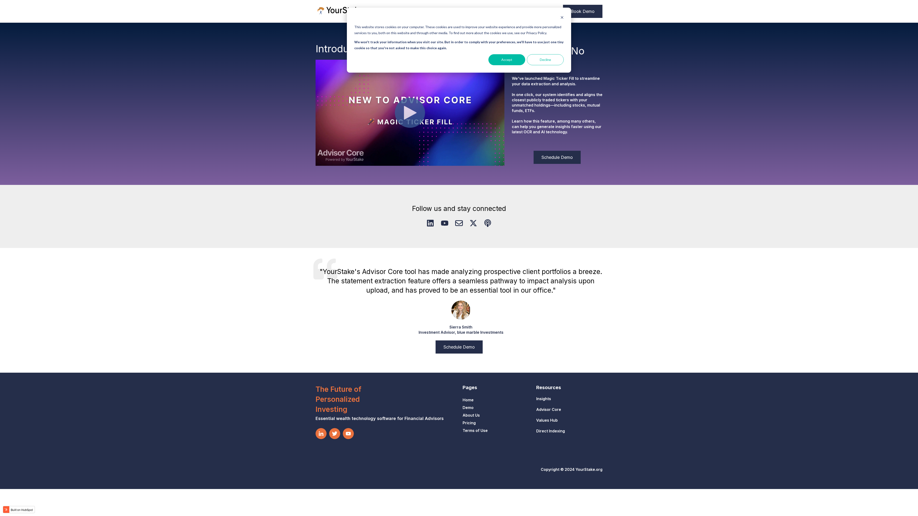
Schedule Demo (557, 157)
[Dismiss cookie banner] (562, 18)
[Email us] (459, 223)
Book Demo (583, 11)
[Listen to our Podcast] (487, 223)
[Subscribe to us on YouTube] (444, 223)
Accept (506, 60)
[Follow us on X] (473, 223)
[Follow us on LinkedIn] (430, 223)
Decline (545, 60)
